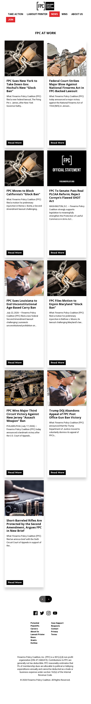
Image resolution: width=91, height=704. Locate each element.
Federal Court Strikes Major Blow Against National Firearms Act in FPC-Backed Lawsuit (66, 86)
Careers (34, 629)
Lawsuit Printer (37, 14)
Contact (54, 629)
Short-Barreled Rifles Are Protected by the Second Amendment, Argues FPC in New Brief (24, 525)
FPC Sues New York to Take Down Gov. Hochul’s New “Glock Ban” (22, 86)
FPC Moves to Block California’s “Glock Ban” (23, 192)
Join (10, 19)
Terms (54, 634)
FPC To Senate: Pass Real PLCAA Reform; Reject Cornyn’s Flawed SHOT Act (66, 196)
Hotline (34, 643)
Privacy (54, 631)
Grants (34, 640)
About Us (77, 14)
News (54, 14)
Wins (65, 14)
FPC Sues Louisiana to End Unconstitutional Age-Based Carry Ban (22, 304)
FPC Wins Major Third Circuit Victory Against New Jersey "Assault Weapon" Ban (23, 416)
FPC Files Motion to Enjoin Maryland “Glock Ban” (65, 304)
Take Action (15, 14)
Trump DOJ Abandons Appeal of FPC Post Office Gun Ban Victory (65, 414)
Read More (15, 142)
